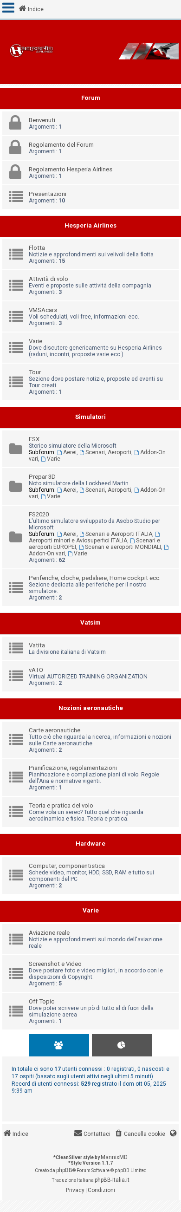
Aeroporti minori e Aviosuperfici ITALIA (78, 540)
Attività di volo (48, 278)
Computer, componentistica (67, 865)
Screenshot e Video (55, 963)
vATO (36, 669)
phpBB (64, 1170)
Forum (90, 97)
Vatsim (90, 622)
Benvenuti (42, 120)
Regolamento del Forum (61, 144)
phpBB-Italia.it (112, 1180)
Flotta (37, 247)
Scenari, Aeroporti (108, 452)
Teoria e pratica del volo (61, 805)
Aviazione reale (49, 932)
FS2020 (39, 514)
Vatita (37, 645)
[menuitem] (139, 1134)
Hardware (90, 843)
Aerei (70, 452)
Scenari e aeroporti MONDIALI (123, 547)
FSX (34, 439)
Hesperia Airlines (90, 225)
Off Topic (41, 1001)
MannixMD (114, 1157)
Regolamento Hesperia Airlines (70, 169)
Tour (35, 372)
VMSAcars (43, 309)
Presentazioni (47, 193)
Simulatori (90, 416)
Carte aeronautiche (54, 730)
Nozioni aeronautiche (90, 707)
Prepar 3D (42, 476)
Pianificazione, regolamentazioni (73, 767)
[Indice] (90, 52)
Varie (35, 341)
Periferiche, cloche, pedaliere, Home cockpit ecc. (95, 577)
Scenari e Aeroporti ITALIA (118, 534)
